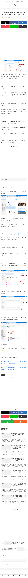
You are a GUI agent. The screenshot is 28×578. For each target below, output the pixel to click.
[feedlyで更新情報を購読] (7, 421)
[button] (22, 26)
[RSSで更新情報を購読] (20, 421)
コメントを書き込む (14, 560)
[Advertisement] (14, 44)
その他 (4, 374)
